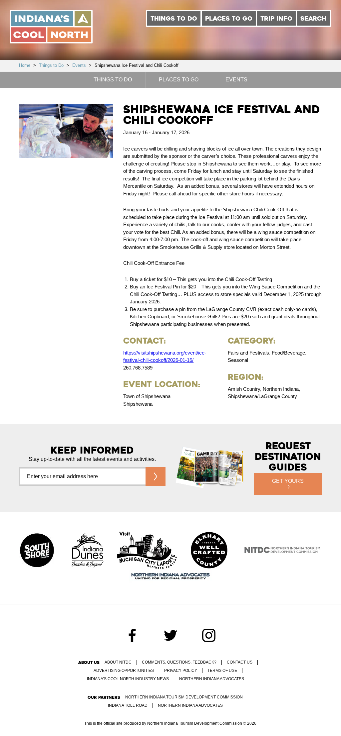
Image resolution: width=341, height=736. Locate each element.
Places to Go (228, 18)
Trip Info (276, 18)
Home (24, 65)
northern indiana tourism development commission (184, 697)
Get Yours (288, 481)
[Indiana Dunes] (88, 551)
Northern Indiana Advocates (211, 679)
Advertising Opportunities (124, 670)
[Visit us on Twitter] (170, 635)
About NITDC (118, 662)
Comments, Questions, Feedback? (179, 662)
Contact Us (239, 662)
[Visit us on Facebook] (132, 635)
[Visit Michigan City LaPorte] (147, 551)
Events (79, 65)
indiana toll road (128, 705)
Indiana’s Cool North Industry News (128, 679)
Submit (156, 476)
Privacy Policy (180, 670)
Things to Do (174, 18)
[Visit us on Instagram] (208, 635)
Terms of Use (222, 670)
